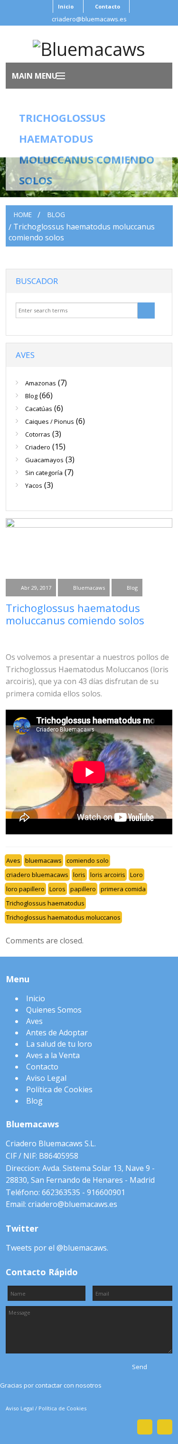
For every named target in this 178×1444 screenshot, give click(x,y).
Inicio (66, 6)
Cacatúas (38, 408)
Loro (136, 874)
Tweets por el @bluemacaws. (57, 1248)
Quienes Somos (54, 1010)
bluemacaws (43, 860)
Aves (13, 860)
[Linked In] (112, 638)
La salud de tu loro (59, 1044)
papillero (83, 889)
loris (79, 874)
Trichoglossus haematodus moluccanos (63, 917)
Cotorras (37, 434)
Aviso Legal (46, 1078)
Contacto (107, 6)
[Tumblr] (161, 638)
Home (23, 214)
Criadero (37, 447)
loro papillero (25, 889)
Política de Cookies (59, 1089)
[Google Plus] (62, 638)
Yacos (33, 485)
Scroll (89, 1411)
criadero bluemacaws (37, 874)
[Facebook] (13, 638)
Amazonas (40, 383)
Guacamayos (44, 460)
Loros (57, 889)
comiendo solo (87, 860)
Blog (56, 214)
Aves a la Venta (53, 1055)
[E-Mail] (136, 638)
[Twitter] (38, 638)
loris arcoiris (107, 874)
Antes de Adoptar (57, 1032)
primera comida (123, 889)
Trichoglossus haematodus (45, 903)
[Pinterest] (87, 638)
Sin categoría (44, 472)
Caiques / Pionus (49, 421)
